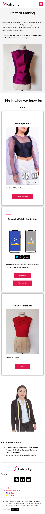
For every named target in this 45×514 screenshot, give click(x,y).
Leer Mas (6, 509)
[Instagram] (22, 479)
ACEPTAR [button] (15, 509)
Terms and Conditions (13, 490)
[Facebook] (16, 479)
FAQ (7, 488)
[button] (22, 196)
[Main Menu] (41, 4)
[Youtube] (28, 479)
